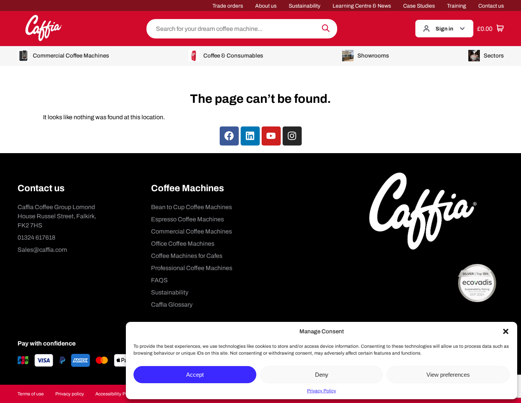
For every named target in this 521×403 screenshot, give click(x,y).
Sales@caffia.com (42, 249)
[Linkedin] (250, 136)
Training (456, 6)
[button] (506, 331)
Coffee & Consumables (233, 56)
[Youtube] (271, 136)
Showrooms (373, 56)
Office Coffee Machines (182, 243)
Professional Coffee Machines (191, 268)
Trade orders (227, 6)
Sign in (444, 29)
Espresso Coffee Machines (187, 219)
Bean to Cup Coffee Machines (191, 207)
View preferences (448, 374)
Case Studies (419, 6)
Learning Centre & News (362, 6)
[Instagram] (292, 136)
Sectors (494, 56)
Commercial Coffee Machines (71, 56)
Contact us (491, 6)
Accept (195, 374)
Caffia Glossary (172, 304)
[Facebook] (229, 136)
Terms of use (31, 394)
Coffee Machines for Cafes (186, 256)
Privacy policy (69, 394)
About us (266, 6)
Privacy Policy (321, 390)
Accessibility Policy (115, 394)
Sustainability (304, 6)
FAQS (159, 280)
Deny (321, 374)
